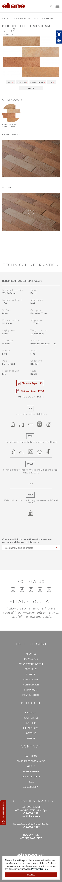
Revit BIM (21, 82)
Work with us (31, 771)
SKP (50, 82)
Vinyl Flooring (30, 679)
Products (9, 18)
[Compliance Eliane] (3, 822)
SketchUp (31, 733)
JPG (9, 82)
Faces (31, 88)
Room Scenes (31, 718)
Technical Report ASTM (32, 391)
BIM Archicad (37, 82)
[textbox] (31, 547)
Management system (31, 664)
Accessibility (30, 787)
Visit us (31, 766)
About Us (31, 654)
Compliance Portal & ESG (31, 761)
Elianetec (31, 674)
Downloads (31, 659)
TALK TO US (31, 756)
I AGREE (31, 874)
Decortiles (31, 669)
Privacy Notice (31, 695)
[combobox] (31, 547)
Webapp (31, 738)
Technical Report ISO (32, 383)
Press (31, 782)
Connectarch (31, 684)
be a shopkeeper (31, 776)
